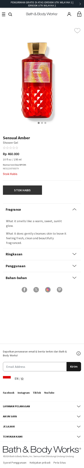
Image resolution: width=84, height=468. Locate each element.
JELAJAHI (9, 426)
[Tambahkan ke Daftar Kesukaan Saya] (77, 30)
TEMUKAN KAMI (12, 436)
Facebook (8, 392)
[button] (10, 14)
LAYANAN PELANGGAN (16, 406)
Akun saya (10, 416)
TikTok (37, 392)
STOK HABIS (22, 190)
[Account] (69, 14)
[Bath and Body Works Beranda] (42, 14)
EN (17, 378)
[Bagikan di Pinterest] (59, 289)
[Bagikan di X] (36, 289)
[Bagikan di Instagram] (48, 289)
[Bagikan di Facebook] (24, 289)
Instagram (24, 392)
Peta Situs (60, 462)
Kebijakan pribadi (40, 462)
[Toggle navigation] (3, 14)
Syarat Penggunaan (15, 462)
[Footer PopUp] (78, 353)
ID (22, 378)
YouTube (49, 392)
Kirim (74, 366)
